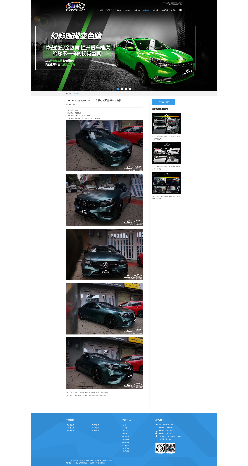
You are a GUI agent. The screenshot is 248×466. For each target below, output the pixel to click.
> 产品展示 (125, 428)
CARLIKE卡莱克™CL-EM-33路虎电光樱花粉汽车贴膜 (90, 395)
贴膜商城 (165, 10)
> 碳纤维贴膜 (70, 428)
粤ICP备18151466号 (106, 460)
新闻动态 (127, 10)
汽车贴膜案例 (163, 102)
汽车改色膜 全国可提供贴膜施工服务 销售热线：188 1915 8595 (172, 3)
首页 (101, 10)
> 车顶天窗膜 (95, 428)
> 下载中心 (125, 445)
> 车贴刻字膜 (95, 431)
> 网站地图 (125, 451)
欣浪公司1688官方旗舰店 (97, 463)
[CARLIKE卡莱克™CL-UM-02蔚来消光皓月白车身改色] (166, 153)
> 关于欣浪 (125, 431)
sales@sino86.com (168, 424)
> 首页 (124, 425)
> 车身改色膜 (70, 425)
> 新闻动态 (125, 433)
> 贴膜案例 (125, 439)
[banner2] (130, 89)
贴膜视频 (137, 10)
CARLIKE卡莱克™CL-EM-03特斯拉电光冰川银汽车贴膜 (91, 392)
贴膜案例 (146, 10)
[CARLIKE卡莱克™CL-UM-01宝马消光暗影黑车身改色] (166, 183)
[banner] (118, 89)
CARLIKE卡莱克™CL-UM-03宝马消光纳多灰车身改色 (166, 138)
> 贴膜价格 (125, 442)
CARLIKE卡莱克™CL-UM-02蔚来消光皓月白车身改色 (166, 168)
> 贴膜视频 (125, 436)
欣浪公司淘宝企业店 (80, 463)
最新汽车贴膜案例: (160, 109)
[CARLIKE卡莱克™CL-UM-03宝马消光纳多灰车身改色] (166, 123)
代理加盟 (155, 10)
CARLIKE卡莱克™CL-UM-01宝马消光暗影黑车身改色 (166, 197)
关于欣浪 (118, 10)
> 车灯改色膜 (70, 431)
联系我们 (174, 10)
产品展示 (109, 10)
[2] (122, 89)
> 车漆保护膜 (95, 425)
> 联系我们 (125, 448)
